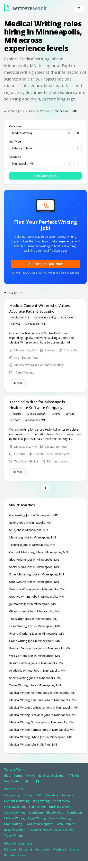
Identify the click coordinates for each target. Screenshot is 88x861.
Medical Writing (20, 317)
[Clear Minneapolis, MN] (78, 163)
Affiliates (73, 775)
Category (15, 126)
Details (17, 383)
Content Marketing (45, 317)
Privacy (30, 775)
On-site (70, 414)
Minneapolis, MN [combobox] (23, 163)
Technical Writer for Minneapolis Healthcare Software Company (37, 404)
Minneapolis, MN (35, 323)
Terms (18, 775)
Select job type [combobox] (22, 148)
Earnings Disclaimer (51, 775)
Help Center (12, 781)
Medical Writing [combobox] (22, 133)
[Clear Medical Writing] (78, 133)
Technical (16, 414)
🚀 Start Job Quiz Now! (45, 264)
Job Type (15, 141)
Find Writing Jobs (45, 176)
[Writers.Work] (25, 8)
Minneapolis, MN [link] (66, 111)
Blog (7, 775)
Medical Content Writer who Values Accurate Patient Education (40, 308)
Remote (15, 323)
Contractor (67, 317)
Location (15, 156)
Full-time (56, 414)
